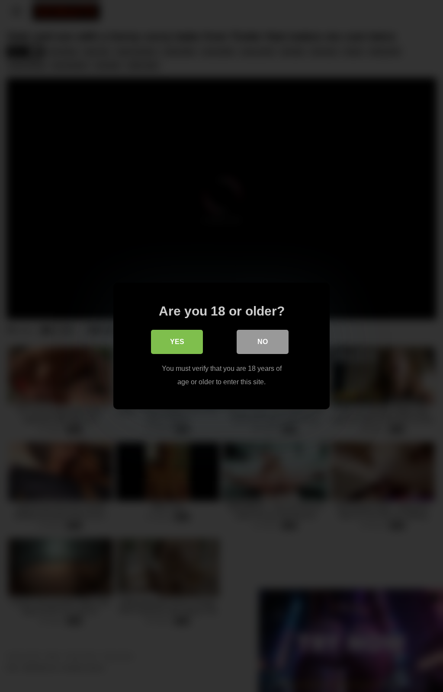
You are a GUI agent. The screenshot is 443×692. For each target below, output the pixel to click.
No (262, 341)
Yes (177, 341)
